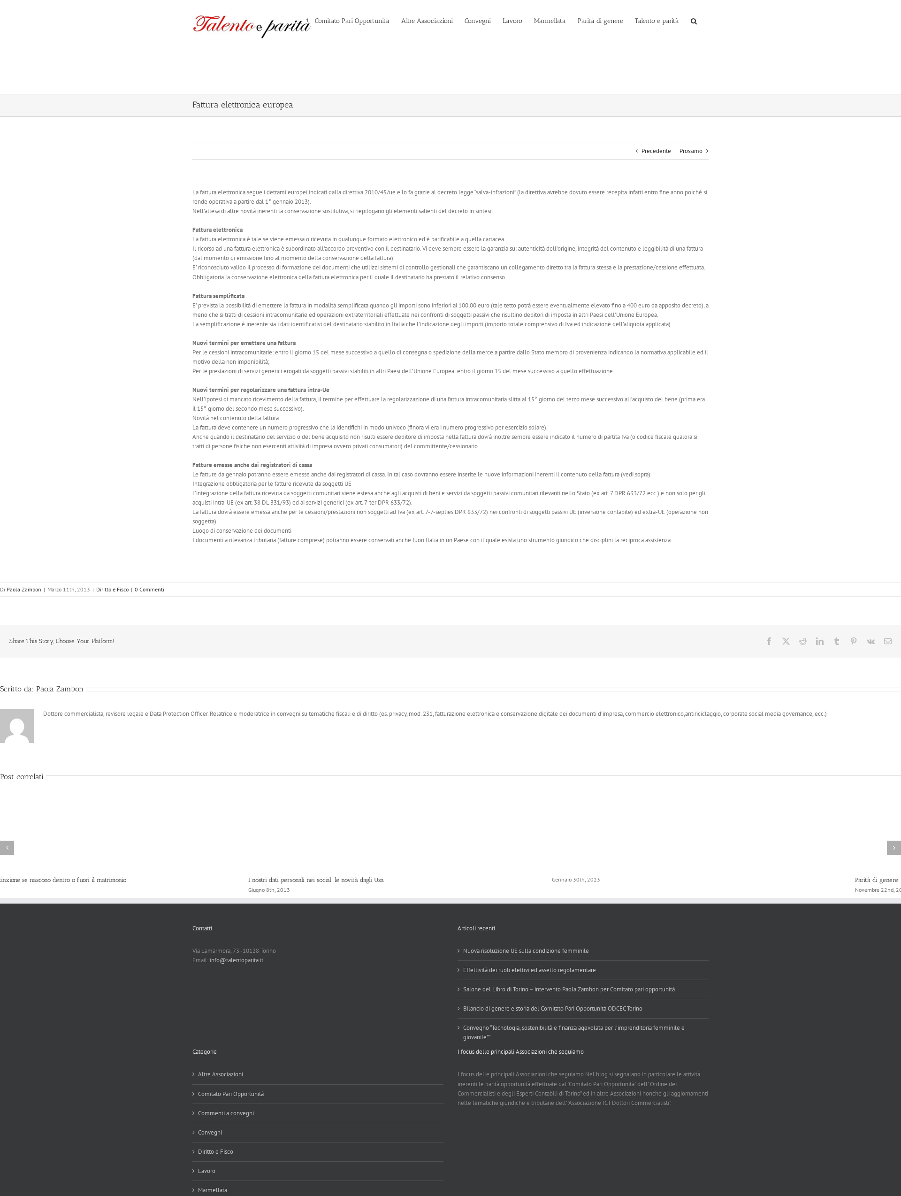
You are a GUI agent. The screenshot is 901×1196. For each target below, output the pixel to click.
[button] (694, 20)
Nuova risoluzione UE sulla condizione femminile (526, 951)
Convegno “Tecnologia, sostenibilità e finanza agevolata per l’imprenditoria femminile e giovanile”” (574, 1032)
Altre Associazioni (220, 1074)
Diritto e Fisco (112, 589)
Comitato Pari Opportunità (231, 1094)
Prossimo (691, 151)
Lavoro (206, 1171)
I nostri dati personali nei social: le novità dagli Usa (68, 879)
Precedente (656, 151)
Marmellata (212, 1190)
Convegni (210, 1132)
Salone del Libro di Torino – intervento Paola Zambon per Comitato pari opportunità (569, 989)
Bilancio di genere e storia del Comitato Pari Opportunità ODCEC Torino (552, 1008)
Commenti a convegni (226, 1113)
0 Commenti (149, 589)
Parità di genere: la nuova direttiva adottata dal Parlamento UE (691, 879)
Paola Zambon (24, 589)
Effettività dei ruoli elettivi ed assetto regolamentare (529, 970)
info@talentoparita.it (236, 960)
